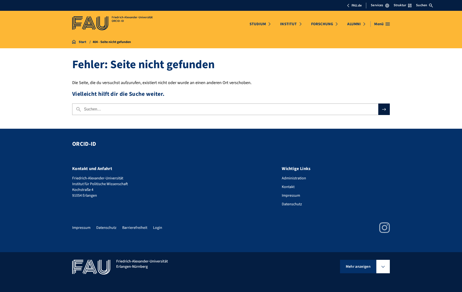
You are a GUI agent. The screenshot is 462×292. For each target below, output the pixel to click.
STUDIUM (258, 24)
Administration (294, 178)
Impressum (291, 195)
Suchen (421, 5)
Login (157, 227)
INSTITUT (288, 24)
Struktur (400, 5)
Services (377, 5)
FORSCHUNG (322, 24)
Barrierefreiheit (134, 227)
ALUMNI (354, 24)
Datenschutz (292, 204)
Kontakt (288, 186)
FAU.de (357, 5)
